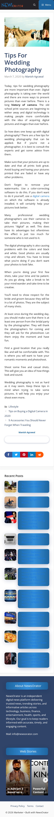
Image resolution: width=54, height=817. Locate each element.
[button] (34, 5)
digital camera (41, 196)
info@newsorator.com (25, 734)
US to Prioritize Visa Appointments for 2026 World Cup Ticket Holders (33, 619)
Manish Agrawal (27, 432)
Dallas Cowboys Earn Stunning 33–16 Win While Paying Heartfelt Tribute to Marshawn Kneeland (34, 577)
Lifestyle (13, 406)
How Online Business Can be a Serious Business (34, 539)
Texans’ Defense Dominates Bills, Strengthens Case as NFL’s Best (33, 556)
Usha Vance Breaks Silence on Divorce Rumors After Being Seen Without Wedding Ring (33, 520)
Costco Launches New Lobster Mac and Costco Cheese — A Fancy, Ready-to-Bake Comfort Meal (34, 639)
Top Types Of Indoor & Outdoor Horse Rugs (33, 486)
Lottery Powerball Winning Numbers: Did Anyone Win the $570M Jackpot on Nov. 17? (33, 599)
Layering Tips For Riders (31, 501)
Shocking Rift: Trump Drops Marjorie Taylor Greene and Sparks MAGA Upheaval (34, 660)
